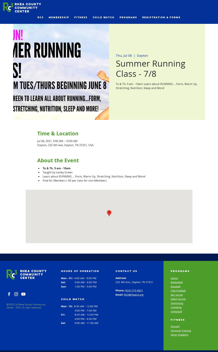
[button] (40, 17)
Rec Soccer (177, 294)
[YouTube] (23, 294)
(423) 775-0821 (134, 290)
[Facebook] (9, 294)
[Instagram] (16, 294)
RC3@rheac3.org (133, 294)
